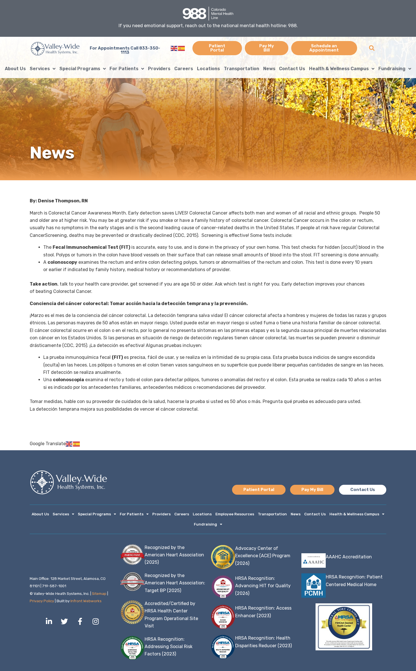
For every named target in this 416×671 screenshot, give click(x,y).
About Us (15, 68)
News (269, 68)
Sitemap (99, 593)
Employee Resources (234, 514)
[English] (174, 48)
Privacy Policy (42, 601)
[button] (372, 48)
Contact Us (292, 68)
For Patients (124, 68)
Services (40, 68)
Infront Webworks (86, 601)
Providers (159, 68)
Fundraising (392, 68)
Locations (208, 68)
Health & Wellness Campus (339, 68)
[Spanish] (181, 48)
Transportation (241, 68)
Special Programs (79, 68)
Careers (183, 68)
